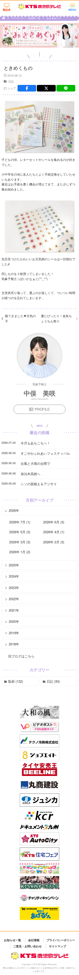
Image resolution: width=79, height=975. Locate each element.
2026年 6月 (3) (53, 522)
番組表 (7, 10)
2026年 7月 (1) (19, 522)
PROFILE (42, 409)
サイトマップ (57, 946)
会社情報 (34, 940)
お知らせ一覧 (12, 940)
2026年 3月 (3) (19, 542)
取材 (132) (15, 681)
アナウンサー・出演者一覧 (26, 18)
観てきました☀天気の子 (20, 318)
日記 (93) (53, 681)
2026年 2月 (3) (53, 542)
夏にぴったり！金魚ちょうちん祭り (56, 318)
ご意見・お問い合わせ (27, 946)
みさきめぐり (54, 18)
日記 (11, 81)
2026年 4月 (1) (53, 532)
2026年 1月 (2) (19, 551)
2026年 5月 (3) (19, 532)
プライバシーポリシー (61, 940)
